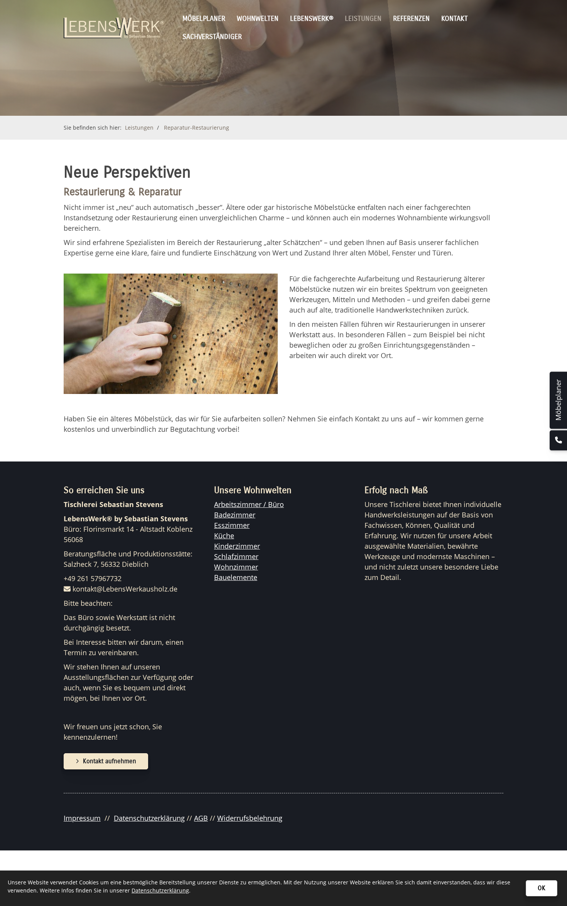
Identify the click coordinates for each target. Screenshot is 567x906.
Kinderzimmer (237, 546)
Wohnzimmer (236, 566)
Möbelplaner (203, 18)
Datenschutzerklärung (149, 818)
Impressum (82, 818)
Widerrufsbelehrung (249, 818)
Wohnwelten (257, 18)
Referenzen (411, 18)
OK (541, 888)
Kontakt (454, 18)
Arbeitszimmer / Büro (249, 504)
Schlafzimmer (236, 556)
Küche (224, 535)
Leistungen (363, 18)
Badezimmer (234, 514)
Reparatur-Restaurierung (196, 127)
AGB (201, 818)
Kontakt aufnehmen (109, 761)
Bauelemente (235, 577)
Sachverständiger (212, 36)
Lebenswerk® (311, 18)
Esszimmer (232, 525)
